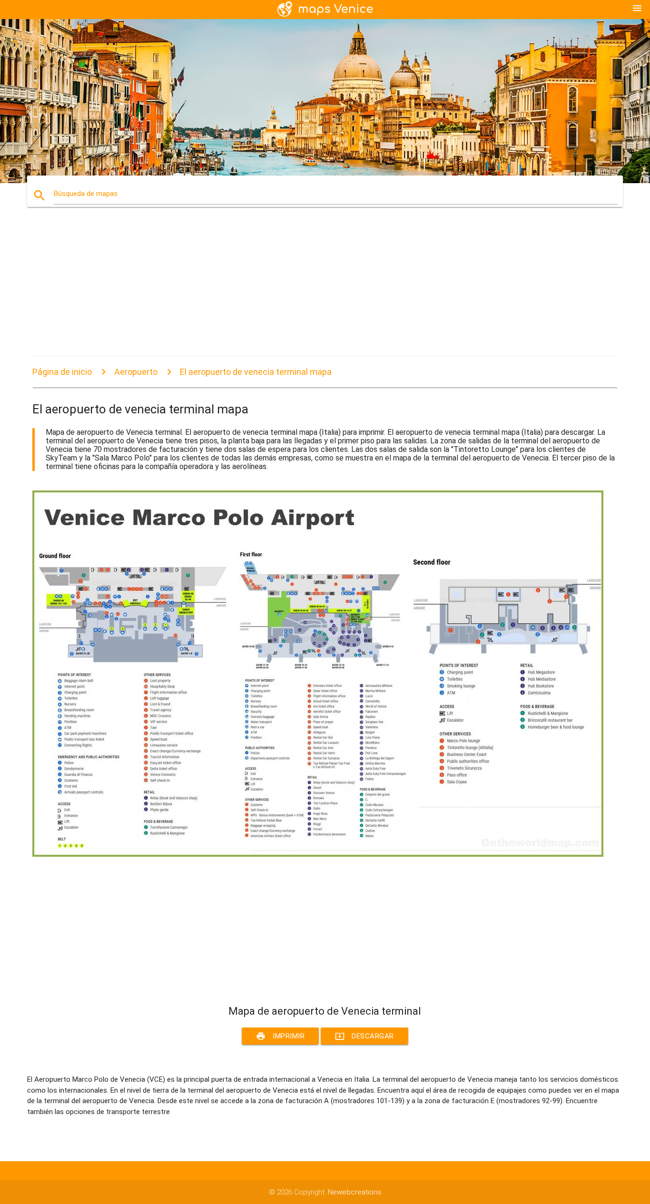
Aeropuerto (136, 372)
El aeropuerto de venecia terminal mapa (256, 372)
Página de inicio (62, 372)
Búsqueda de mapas (86, 193)
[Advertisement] (317, 290)
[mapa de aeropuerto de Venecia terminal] (317, 854)
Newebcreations (354, 1192)
